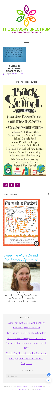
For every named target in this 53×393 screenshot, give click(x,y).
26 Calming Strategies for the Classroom (26, 353)
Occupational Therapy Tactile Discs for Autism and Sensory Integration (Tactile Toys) (26, 343)
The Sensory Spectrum (26, 17)
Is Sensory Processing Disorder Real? (14, 68)
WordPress (41, 389)
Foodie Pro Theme (24, 387)
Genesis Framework (18, 389)
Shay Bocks (38, 387)
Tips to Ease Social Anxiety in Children (26, 333)
